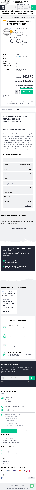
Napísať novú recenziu (19, 229)
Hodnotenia (16, 109)
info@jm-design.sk (10, 410)
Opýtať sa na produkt (24, 103)
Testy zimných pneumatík (10, 454)
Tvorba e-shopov (12, 488)
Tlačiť (32, 103)
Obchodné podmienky (9, 438)
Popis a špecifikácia (7, 109)
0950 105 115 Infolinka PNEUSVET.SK (16, 407)
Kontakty (5, 463)
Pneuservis (6, 461)
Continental (28, 206)
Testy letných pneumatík (10, 452)
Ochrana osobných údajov (10, 440)
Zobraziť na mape (26, 431)
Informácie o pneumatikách (10, 450)
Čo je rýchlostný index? (10, 184)
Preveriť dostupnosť (26, 87)
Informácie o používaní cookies (11, 442)
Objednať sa (9, 431)
